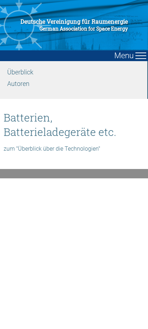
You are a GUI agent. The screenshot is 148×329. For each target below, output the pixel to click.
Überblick (20, 72)
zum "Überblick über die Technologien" (52, 148)
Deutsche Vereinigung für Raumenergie (74, 25)
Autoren (18, 83)
